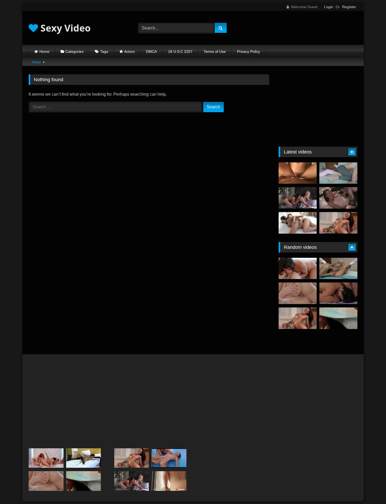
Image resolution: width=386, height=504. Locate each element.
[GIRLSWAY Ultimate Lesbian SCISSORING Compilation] (298, 293)
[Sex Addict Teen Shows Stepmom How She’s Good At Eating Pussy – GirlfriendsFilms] (338, 293)
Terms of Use (215, 51)
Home (44, 51)
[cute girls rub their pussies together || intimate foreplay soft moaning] (338, 173)
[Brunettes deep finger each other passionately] (298, 223)
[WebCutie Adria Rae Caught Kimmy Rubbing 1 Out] (298, 268)
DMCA (151, 51)
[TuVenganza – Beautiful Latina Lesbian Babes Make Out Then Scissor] (83, 458)
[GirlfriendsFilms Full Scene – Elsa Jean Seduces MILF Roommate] (338, 268)
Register (349, 7)
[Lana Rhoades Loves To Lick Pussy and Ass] (169, 481)
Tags (104, 51)
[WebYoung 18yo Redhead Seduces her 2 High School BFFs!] (46, 458)
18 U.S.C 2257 (180, 51)
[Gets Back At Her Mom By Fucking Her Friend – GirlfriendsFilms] (338, 223)
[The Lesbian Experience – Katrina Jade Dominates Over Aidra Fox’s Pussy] (338, 198)
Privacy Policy (248, 51)
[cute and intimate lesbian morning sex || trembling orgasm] (338, 318)
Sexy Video (64, 28)
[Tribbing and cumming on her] (298, 173)
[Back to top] (369, 488)
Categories (74, 51)
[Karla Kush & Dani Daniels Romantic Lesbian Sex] (298, 198)
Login (328, 7)
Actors (129, 51)
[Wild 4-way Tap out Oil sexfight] (169, 458)
